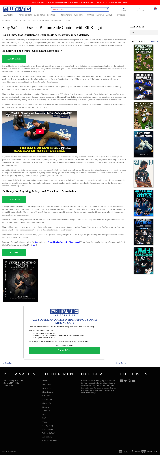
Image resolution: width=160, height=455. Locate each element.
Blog (44, 414)
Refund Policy (47, 429)
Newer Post (120, 363)
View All (154, 41)
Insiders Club (47, 399)
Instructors (66, 15)
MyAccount (140, 9)
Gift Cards (46, 396)
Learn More (64, 350)
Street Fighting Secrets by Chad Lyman (63, 242)
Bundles (121, 15)
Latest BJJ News (20, 20)
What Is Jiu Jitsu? (48, 433)
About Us (46, 411)
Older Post (8, 363)
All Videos (8, 15)
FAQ (44, 418)
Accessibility (47, 437)
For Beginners (25, 15)
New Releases (47, 392)
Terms (44, 422)
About (109, 15)
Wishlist (124, 10)
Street (37, 242)
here (34, 245)
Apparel (90, 15)
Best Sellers (46, 388)
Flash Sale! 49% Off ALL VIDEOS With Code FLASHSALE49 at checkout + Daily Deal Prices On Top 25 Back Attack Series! (80, 2)
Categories (79, 15)
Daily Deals (39, 15)
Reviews (100, 15)
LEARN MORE (14, 59)
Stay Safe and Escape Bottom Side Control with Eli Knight (49, 20)
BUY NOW (14, 252)
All (133, 33)
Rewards (51, 15)
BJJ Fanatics (6, 20)
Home (44, 381)
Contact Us (46, 403)
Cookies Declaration (50, 441)
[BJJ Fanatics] (17, 9)
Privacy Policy (47, 426)
